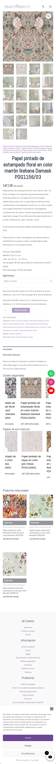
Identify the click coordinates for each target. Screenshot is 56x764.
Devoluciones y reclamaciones (28, 657)
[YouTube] (51, 390)
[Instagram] (51, 382)
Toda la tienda (28, 695)
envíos (44, 365)
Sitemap (28, 672)
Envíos (28, 650)
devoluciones (8, 368)
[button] (51, 708)
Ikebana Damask (15, 334)
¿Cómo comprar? (28, 647)
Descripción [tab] (7, 349)
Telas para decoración (28, 691)
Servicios (28, 698)
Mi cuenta (28, 627)
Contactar (28, 665)
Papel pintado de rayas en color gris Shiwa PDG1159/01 (21, 462)
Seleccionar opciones (12, 544)
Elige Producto (8, 276)
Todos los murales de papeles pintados (28, 688)
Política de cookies (23, 760)
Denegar (28, 745)
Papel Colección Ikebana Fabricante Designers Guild (23, 146)
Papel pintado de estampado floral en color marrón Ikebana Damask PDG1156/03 (21, 410)
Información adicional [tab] (11, 355)
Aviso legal (35, 760)
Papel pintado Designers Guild (22, 337)
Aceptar (28, 737)
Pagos (28, 654)
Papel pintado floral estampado (33, 148)
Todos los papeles (28, 684)
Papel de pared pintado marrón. (14, 324)
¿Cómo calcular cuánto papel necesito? (28, 702)
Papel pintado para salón (31, 152)
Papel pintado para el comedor (34, 150)
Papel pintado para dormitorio (13, 327)
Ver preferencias (28, 753)
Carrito (28, 634)
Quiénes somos (28, 668)
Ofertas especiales (28, 661)
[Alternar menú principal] (50, 6)
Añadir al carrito (21, 310)
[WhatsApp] (51, 373)
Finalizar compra (28, 631)
